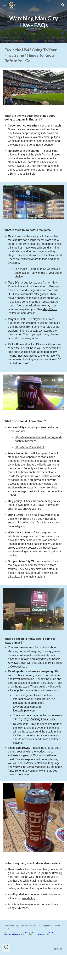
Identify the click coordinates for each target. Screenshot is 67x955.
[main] (33, 21)
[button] (4, 4)
